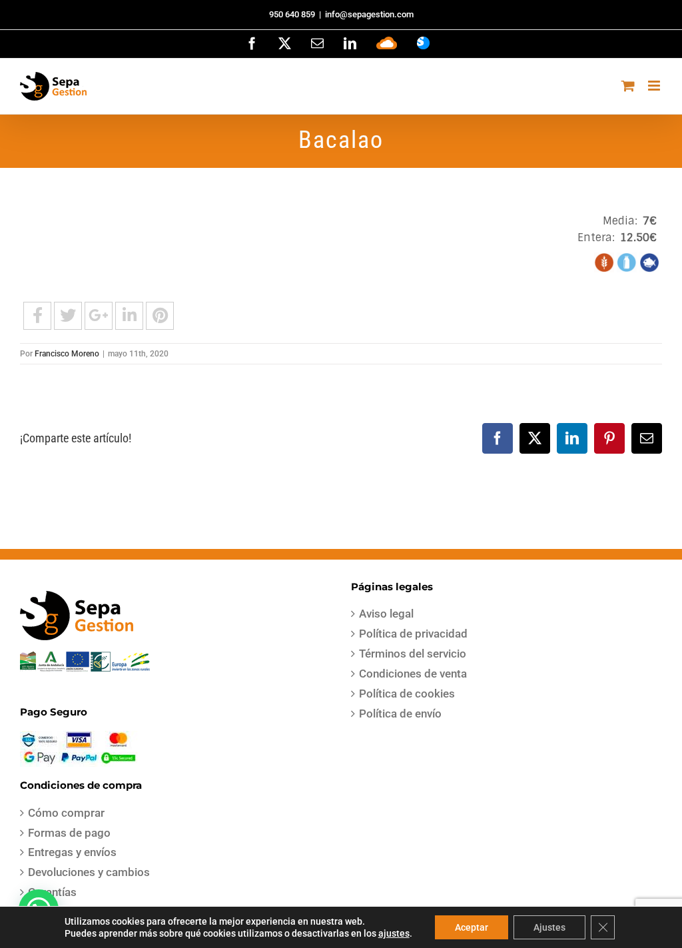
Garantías (52, 892)
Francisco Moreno (67, 353)
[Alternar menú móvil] (655, 86)
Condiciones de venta (413, 673)
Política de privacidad (413, 633)
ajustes (394, 933)
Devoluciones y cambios (89, 872)
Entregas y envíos (72, 852)
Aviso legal (386, 613)
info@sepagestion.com (369, 14)
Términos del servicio (412, 653)
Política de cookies (407, 693)
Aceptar (471, 927)
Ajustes (549, 927)
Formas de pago (69, 832)
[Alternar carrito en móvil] (628, 86)
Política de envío (400, 713)
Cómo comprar (66, 812)
